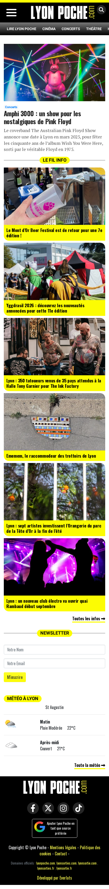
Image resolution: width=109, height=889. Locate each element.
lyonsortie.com (87, 863)
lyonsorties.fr (45, 868)
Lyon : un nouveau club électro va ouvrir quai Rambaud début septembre (46, 603)
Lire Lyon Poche (21, 29)
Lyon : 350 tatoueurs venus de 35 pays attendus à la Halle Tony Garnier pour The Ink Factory (53, 383)
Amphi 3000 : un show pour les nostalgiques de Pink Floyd (42, 117)
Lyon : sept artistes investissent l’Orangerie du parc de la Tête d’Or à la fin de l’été (53, 528)
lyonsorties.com (67, 863)
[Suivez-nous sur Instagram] (62, 812)
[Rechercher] (100, 10)
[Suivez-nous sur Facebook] (32, 812)
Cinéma (49, 29)
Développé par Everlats (54, 878)
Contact (61, 854)
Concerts (71, 29)
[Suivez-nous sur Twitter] (47, 812)
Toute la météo (87, 765)
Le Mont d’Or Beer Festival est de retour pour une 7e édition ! (54, 233)
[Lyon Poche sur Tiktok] (77, 812)
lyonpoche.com (45, 863)
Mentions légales (63, 847)
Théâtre (94, 29)
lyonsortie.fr (64, 868)
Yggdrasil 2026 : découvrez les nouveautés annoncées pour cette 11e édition (45, 308)
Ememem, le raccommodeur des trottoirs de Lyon (51, 455)
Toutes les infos (86, 618)
